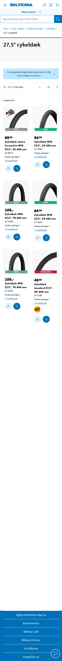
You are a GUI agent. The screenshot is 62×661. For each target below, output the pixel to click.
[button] (31, 12)
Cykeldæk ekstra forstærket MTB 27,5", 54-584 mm (16, 145)
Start (5, 28)
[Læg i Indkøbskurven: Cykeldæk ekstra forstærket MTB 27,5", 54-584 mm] (16, 168)
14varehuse (11, 229)
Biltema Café (31, 631)
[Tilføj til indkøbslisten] (8, 168)
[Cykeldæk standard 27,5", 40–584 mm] (46, 262)
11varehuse (11, 298)
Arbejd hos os (31, 657)
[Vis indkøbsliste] (51, 5)
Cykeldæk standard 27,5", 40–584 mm (43, 288)
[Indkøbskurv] (57, 5)
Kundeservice (31, 623)
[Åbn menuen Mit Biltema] (44, 5)
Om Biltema (31, 648)
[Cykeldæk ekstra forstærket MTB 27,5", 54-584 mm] (16, 120)
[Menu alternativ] (5, 5)
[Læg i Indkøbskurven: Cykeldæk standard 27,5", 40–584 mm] (46, 319)
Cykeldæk (50, 28)
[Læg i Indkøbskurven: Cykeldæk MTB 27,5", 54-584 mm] (46, 164)
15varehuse (40, 156)
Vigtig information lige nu (31, 615)
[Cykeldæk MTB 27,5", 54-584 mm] (46, 120)
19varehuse (40, 303)
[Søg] (58, 19)
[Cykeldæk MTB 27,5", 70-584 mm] (16, 193)
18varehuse (11, 160)
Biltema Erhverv (31, 640)
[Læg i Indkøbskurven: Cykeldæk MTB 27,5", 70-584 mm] (16, 236)
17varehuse (40, 229)
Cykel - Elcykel (17, 28)
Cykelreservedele (35, 28)
